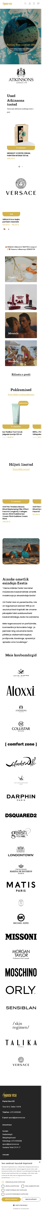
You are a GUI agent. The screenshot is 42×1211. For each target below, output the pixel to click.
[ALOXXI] (21, 690)
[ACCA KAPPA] (21, 673)
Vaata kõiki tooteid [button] (21, 469)
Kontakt (5, 1131)
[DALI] (21, 762)
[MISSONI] (21, 936)
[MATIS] (21, 886)
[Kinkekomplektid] (21, 297)
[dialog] (21, 1185)
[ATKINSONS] (21, 708)
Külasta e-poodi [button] (21, 374)
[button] (38, 3)
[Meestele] (21, 325)
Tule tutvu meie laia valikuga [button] (21, 49)
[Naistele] (21, 353)
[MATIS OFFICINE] (21, 902)
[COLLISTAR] (21, 726)
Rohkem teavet (15, 1177)
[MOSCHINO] (21, 972)
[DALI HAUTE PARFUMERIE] (21, 780)
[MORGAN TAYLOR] (21, 954)
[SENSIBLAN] (21, 1008)
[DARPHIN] (21, 797)
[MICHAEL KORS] (21, 919)
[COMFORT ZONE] (21, 744)
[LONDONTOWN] (21, 851)
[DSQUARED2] (21, 815)
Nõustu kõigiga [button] (11, 1199)
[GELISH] (21, 833)
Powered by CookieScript (21, 1208)
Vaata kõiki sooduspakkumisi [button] (21, 394)
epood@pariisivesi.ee (17, 1118)
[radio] (4, 229)
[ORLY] (21, 990)
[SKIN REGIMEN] (21, 1025)
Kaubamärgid (7, 1134)
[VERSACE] (21, 1061)
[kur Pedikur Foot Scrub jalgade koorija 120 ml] (15, 415)
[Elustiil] (21, 269)
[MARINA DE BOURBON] (21, 869)
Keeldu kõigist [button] (31, 1199)
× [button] (39, 1162)
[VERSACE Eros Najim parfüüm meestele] (11, 207)
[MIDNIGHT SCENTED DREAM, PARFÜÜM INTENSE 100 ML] (21, 136)
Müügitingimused (9, 1138)
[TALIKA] (21, 1043)
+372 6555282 (15, 1112)
